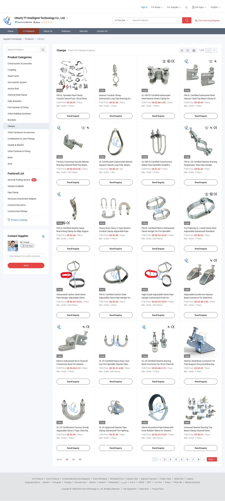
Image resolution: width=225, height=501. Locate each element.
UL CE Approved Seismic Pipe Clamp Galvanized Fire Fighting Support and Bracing (113, 430)
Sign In (144, 7)
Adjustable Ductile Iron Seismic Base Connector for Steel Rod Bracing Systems (198, 297)
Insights (190, 478)
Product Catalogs (19, 219)
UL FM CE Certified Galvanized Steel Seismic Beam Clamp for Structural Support (156, 98)
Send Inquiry (73, 116)
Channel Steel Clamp (17, 94)
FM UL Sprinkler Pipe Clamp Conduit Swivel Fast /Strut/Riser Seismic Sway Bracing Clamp (71, 98)
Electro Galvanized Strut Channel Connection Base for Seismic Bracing (72, 364)
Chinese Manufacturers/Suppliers (76, 478)
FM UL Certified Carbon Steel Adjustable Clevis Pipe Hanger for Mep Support (114, 297)
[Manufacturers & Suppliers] (22, 6)
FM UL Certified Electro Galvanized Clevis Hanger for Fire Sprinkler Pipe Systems (158, 231)
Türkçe (167, 482)
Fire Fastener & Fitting (18, 107)
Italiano (92, 482)
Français (67, 482)
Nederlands (113, 482)
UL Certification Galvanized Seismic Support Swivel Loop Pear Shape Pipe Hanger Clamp (115, 165)
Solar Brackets (14, 101)
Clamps (11, 126)
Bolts (10, 157)
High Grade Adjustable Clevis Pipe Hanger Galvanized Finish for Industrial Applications (157, 297)
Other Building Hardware (19, 113)
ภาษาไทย (158, 482)
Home (10, 31)
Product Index (165, 478)
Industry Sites (132, 478)
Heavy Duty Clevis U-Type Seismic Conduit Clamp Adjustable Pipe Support (115, 231)
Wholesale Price (116, 478)
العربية (124, 482)
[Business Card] (43, 236)
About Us (48, 31)
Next (210, 459)
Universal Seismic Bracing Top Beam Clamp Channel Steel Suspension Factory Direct (198, 430)
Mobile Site (178, 478)
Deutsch (102, 482)
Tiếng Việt (177, 482)
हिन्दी (149, 482)
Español (46, 482)
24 (67, 459)
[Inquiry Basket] (186, 7)
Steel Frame (13, 76)
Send (26, 265)
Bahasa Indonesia (192, 482)
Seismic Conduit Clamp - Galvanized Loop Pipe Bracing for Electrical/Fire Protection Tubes (115, 98)
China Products (52, 478)
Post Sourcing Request (209, 20)
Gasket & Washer (16, 144)
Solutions (66, 31)
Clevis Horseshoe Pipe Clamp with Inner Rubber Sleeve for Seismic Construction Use (158, 430)
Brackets (12, 119)
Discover (84, 31)
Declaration (144, 489)
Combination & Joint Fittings (21, 138)
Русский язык (80, 482)
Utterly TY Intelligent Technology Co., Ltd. (40, 18)
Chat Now (28, 246)
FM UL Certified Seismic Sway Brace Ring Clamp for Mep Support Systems (72, 231)
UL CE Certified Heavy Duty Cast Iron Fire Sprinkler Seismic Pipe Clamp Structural (114, 364)
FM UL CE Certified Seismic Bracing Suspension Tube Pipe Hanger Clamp (200, 165)
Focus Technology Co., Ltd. (92, 489)
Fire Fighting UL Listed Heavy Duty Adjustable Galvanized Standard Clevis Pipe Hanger (200, 231)
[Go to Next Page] (214, 50)
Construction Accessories (20, 63)
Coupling (12, 69)
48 (80, 459)
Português (56, 482)
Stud (10, 163)
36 (73, 459)
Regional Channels (148, 478)
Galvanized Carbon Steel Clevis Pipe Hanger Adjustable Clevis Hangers (71, 297)
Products (30, 31)
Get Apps (199, 7)
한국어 (132, 482)
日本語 (141, 482)
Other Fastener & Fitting (19, 151)
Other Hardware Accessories (21, 132)
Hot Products (37, 478)
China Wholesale (100, 478)
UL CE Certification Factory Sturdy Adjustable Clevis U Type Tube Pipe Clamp (72, 430)
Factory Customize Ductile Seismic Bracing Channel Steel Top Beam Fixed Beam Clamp (72, 165)
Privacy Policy (158, 489)
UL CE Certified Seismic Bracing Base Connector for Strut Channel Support (157, 364)
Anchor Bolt (13, 88)
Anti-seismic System (17, 82)
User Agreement (129, 489)
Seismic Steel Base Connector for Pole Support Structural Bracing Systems (199, 364)
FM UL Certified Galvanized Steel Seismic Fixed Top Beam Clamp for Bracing (200, 98)
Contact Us (102, 31)
